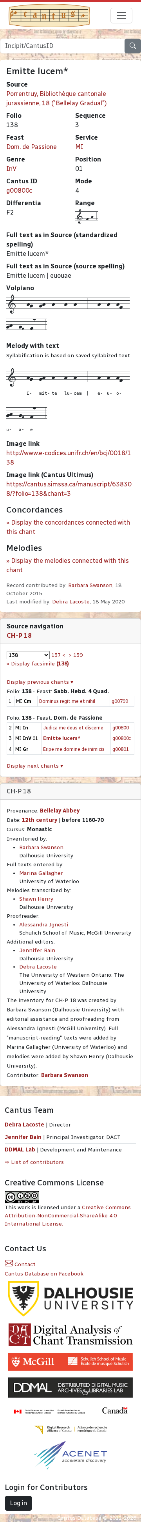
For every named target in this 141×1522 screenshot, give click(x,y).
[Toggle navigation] (121, 15)
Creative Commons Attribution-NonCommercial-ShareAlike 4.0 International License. (68, 1215)
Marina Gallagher (41, 873)
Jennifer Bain (37, 950)
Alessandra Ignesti (43, 924)
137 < (58, 655)
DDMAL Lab (20, 1149)
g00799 (120, 701)
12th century (39, 820)
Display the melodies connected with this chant (67, 565)
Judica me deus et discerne (73, 728)
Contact (24, 1264)
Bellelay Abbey (60, 810)
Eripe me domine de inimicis (74, 749)
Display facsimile (40, 663)
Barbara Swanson (90, 585)
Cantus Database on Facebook (44, 1273)
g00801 (120, 749)
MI (79, 147)
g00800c (19, 190)
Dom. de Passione (31, 147)
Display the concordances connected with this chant (68, 527)
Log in (18, 1503)
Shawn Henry (36, 899)
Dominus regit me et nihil (67, 701)
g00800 (120, 728)
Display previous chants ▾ (40, 682)
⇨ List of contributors (34, 1162)
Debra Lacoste (71, 601)
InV (11, 168)
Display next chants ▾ (35, 766)
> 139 (76, 655)
